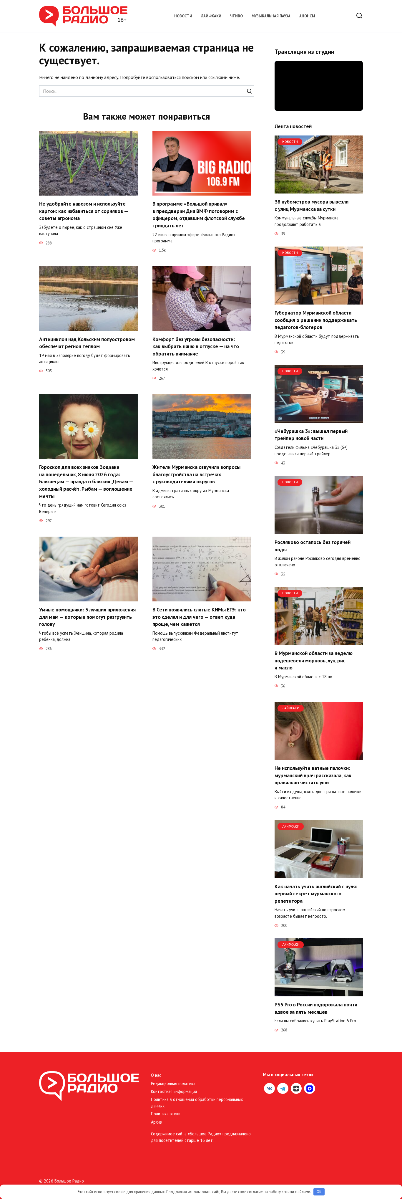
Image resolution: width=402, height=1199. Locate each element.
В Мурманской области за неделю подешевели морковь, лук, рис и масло (314, 660)
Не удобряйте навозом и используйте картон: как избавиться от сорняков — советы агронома (83, 210)
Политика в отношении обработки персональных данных (197, 1103)
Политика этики (165, 1114)
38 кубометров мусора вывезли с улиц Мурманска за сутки (311, 205)
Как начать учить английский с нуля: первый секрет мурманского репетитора (316, 893)
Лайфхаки (211, 16)
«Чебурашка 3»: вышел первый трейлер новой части (311, 435)
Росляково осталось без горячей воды (312, 546)
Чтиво (236, 16)
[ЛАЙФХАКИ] (319, 756)
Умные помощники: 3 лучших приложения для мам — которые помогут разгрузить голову (87, 616)
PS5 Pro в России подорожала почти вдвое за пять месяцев (316, 1008)
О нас (156, 1075)
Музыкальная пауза (271, 16)
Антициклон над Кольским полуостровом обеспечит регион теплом (87, 342)
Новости (183, 16)
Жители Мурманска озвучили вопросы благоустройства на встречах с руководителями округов (196, 474)
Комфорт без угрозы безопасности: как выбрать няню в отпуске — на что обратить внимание (195, 346)
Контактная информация (174, 1091)
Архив (156, 1122)
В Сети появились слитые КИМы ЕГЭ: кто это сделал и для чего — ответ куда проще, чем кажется (199, 616)
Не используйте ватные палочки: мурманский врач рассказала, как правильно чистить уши (313, 775)
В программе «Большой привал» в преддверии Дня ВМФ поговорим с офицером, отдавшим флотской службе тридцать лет (198, 214)
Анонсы (307, 16)
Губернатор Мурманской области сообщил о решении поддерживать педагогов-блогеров (316, 319)
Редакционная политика (173, 1083)
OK (319, 1191)
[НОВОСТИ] (319, 190)
